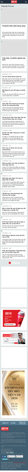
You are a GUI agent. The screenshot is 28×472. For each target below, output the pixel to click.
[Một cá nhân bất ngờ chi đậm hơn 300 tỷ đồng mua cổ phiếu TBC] (14, 204)
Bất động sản (17, 465)
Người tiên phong (20, 464)
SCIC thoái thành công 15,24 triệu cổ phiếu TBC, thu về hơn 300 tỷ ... (13, 222)
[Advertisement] (13, 357)
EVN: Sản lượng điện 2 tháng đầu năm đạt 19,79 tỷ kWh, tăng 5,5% (13, 251)
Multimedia (13, 468)
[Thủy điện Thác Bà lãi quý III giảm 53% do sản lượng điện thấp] (14, 99)
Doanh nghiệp (5, 468)
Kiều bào (19, 467)
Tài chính (10, 465)
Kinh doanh (4, 464)
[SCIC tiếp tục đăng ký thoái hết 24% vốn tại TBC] (14, 231)
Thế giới (13, 467)
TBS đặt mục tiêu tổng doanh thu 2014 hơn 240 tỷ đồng (12, 194)
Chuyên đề (3, 465)
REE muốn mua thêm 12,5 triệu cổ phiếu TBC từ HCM (12, 179)
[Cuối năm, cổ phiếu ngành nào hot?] (14, 48)
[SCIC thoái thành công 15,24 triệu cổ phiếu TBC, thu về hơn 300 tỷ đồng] (14, 217)
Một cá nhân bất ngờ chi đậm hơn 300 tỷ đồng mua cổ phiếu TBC (14, 209)
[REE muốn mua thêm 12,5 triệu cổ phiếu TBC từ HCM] (14, 173)
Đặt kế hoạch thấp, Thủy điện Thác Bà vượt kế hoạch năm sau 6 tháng (14, 118)
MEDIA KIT (5, 423)
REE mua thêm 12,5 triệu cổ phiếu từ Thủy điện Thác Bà (13, 164)
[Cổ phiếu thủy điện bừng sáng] (14, 16)
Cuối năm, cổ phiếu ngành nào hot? (13, 59)
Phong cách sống (5, 467)
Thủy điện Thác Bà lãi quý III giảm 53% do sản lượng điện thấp (13, 104)
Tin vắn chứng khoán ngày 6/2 (12, 76)
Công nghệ (11, 464)
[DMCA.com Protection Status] (6, 459)
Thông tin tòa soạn (22, 423)
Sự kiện (13, 423)
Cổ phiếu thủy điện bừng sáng (13, 26)
